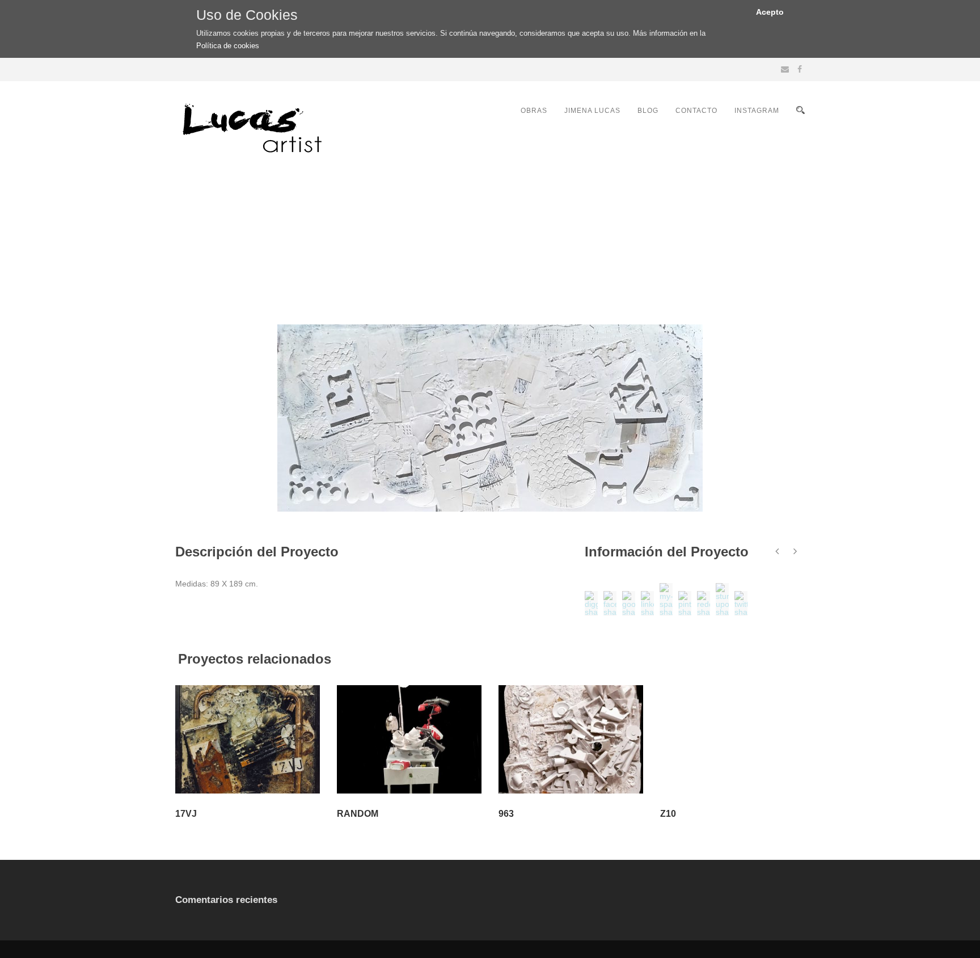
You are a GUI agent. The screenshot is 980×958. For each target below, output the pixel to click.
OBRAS (534, 111)
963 (506, 813)
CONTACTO (696, 111)
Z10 (668, 813)
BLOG (647, 111)
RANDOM (357, 813)
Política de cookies (227, 45)
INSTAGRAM (756, 111)
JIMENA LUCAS (592, 111)
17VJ (186, 813)
